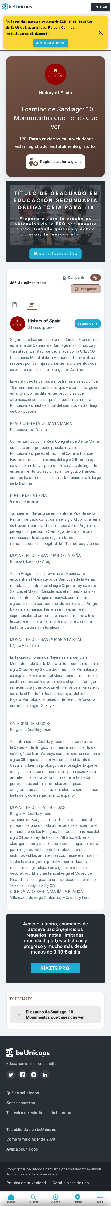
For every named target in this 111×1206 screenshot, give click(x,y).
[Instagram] (33, 1074)
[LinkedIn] (45, 1074)
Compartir (76, 278)
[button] (55, 1014)
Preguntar (89, 289)
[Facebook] (22, 1074)
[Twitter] (11, 1074)
